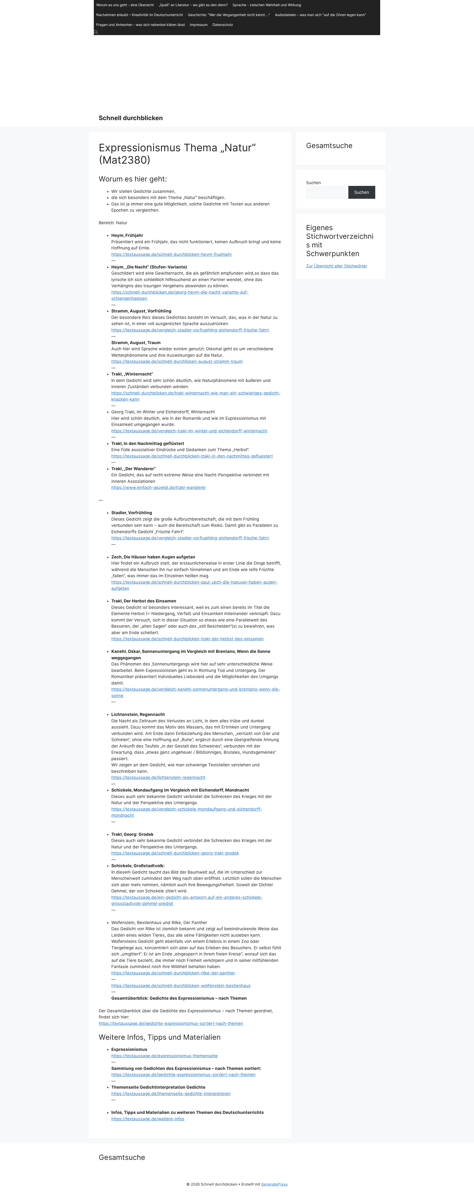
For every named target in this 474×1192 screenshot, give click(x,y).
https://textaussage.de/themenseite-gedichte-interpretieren (171, 1093)
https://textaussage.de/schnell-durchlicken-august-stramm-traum (177, 361)
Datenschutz (223, 24)
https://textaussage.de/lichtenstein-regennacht (158, 777)
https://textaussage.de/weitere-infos (147, 1118)
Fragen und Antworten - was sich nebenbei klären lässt (140, 24)
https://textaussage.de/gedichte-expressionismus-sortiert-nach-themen (171, 1023)
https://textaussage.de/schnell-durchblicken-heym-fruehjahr (171, 254)
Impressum (199, 24)
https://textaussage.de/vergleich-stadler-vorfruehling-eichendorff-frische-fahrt (190, 330)
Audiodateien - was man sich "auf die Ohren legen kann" (320, 15)
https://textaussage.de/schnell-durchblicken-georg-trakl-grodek (175, 853)
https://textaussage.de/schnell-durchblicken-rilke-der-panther (173, 973)
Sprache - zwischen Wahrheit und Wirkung (267, 5)
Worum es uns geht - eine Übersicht (125, 5)
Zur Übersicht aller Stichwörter (336, 266)
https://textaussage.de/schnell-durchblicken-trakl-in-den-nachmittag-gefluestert (192, 456)
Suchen (313, 182)
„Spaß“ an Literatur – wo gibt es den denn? (193, 5)
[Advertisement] (237, 72)
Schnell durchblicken (131, 118)
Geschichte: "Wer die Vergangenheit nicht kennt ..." (229, 15)
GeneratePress (274, 1184)
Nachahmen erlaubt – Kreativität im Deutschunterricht (139, 15)
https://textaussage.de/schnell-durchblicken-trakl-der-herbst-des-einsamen (187, 638)
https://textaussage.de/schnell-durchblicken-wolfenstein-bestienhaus (181, 985)
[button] (237, 32)
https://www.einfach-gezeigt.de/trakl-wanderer (158, 487)
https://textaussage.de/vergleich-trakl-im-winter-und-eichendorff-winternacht (189, 430)
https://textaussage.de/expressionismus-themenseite (164, 1055)
